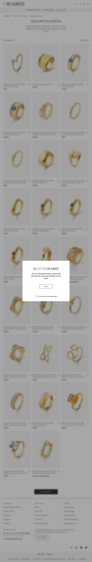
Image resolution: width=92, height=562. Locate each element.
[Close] (65, 264)
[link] (46, 286)
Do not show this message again (47, 296)
